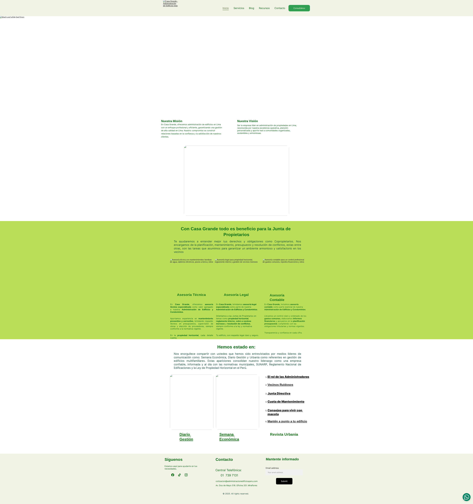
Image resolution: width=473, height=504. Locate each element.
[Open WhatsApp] (467, 497)
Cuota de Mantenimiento (286, 401)
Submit (284, 481)
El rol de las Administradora (287, 377)
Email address (272, 468)
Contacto (279, 8)
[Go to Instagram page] (186, 474)
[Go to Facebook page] (172, 474)
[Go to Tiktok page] (179, 474)
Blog (251, 8)
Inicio (226, 8)
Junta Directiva (279, 393)
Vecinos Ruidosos (280, 384)
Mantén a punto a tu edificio (287, 421)
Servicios (239, 8)
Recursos (264, 8)
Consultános (299, 8)
